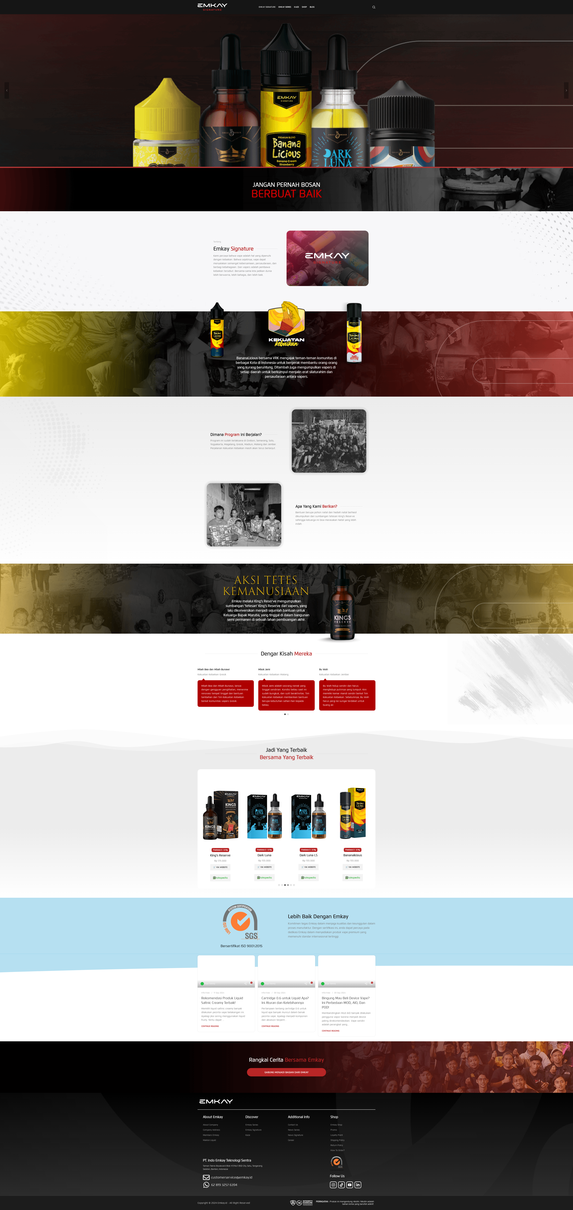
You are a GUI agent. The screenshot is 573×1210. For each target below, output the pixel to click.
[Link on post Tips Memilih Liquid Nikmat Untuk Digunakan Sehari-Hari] (286, 971)
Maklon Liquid (209, 1140)
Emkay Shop (336, 1125)
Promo (334, 1130)
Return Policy (337, 1145)
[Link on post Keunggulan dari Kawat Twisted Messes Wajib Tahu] (226, 971)
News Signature (295, 1135)
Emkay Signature (253, 1130)
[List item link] (235, 1184)
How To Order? (338, 1150)
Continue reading (210, 1026)
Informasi (205, 993)
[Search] (374, 7)
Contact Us (293, 1125)
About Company (210, 1125)
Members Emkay (211, 1135)
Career (291, 1140)
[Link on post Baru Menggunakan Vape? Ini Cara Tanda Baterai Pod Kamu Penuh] (346, 971)
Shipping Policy (337, 1140)
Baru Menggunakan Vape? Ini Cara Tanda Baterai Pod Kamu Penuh (344, 1002)
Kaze (247, 1135)
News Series (294, 1130)
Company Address (211, 1130)
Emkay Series (251, 1125)
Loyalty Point (337, 1135)
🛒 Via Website (220, 867)
